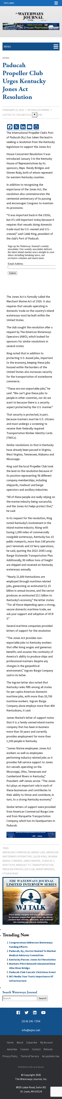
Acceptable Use (50, 1056)
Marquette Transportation (34, 864)
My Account (46, 1042)
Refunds (48, 1049)
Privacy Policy (10, 1056)
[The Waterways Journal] (31, 16)
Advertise (12, 1049)
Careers (24, 1049)
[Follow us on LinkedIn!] (35, 1012)
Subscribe (31, 1042)
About (20, 1042)
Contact (36, 1049)
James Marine (32, 860)
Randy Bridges (45, 869)
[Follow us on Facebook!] (18, 1012)
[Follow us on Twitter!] (26, 1012)
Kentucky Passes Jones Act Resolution (32, 959)
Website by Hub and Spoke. (31, 1066)
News (5, 57)
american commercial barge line (23, 852)
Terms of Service (30, 1056)
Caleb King (40, 856)
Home (10, 1042)
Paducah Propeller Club (18, 869)
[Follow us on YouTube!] (43, 1012)
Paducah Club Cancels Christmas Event (32, 972)
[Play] (34, 114)
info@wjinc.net (31, 1030)
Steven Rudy (10, 873)
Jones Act (48, 860)
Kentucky (8, 864)
